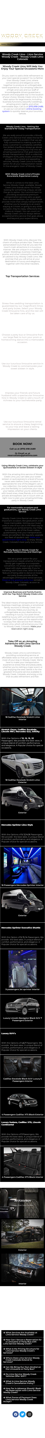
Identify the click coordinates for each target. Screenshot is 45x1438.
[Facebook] (15, 1414)
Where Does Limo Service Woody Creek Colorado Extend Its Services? (21, 1360)
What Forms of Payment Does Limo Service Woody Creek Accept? (19, 1399)
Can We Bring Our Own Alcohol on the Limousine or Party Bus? (23, 1368)
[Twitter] (22, 1414)
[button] (22, 1333)
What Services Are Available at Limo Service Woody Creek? (21, 1333)
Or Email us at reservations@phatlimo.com (22, 454)
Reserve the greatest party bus (17, 580)
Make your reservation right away (26, 627)
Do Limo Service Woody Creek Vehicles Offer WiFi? (21, 1375)
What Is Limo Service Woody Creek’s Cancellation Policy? (20, 1382)
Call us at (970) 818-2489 (23, 449)
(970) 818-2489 (36, 106)
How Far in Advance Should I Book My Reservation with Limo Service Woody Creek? (22, 1390)
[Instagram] (29, 1414)
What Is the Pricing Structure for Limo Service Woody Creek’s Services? (21, 1351)
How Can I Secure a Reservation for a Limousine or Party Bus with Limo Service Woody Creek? (22, 1342)
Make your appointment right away (21, 538)
